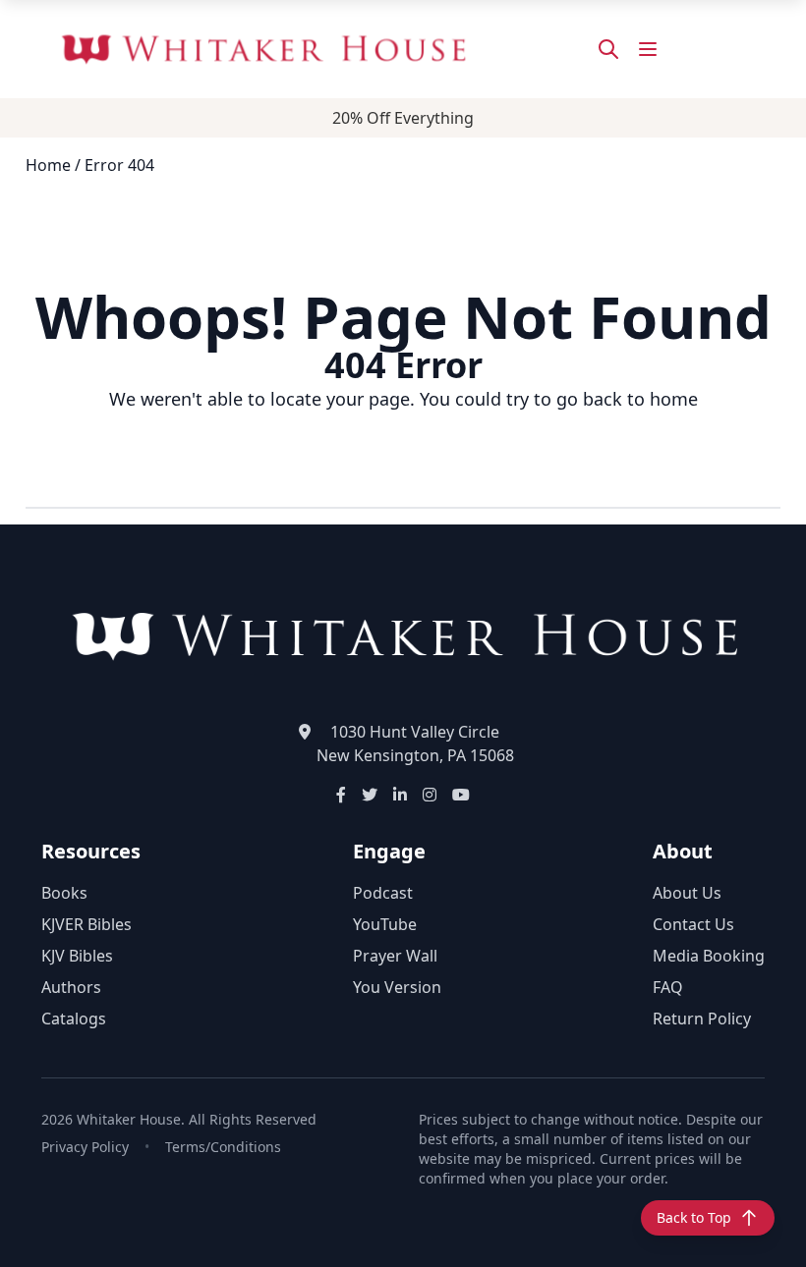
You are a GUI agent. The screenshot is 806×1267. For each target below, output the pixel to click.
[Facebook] (341, 794)
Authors (71, 987)
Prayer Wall (395, 955)
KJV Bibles (77, 955)
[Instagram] (429, 794)
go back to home (627, 399)
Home (48, 165)
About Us (687, 893)
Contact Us (693, 924)
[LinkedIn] (400, 794)
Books (64, 893)
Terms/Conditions (223, 1146)
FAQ (668, 987)
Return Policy (702, 1018)
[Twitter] (369, 794)
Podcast (383, 893)
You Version (397, 987)
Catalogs (73, 1018)
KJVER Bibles (86, 924)
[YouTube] (461, 794)
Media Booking (709, 955)
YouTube (385, 924)
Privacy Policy (85, 1146)
